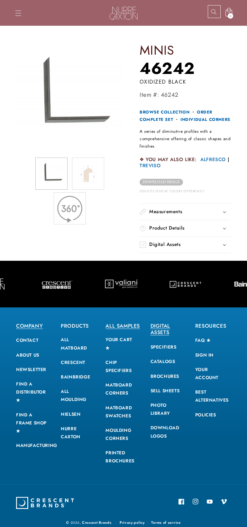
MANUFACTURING (36, 445)
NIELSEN (70, 414)
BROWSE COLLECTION (164, 112)
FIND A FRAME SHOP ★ (31, 423)
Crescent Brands (97, 522)
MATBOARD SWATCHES (118, 411)
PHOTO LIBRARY (160, 409)
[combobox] (219, 11)
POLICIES (205, 415)
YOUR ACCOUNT (206, 373)
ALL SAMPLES (122, 326)
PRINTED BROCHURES (119, 457)
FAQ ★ (203, 340)
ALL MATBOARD (74, 343)
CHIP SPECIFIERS (118, 366)
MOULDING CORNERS (118, 434)
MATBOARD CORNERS (118, 389)
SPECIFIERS (164, 347)
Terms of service (165, 522)
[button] (18, 13)
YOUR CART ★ (118, 343)
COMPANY (29, 326)
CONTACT (27, 340)
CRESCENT (73, 362)
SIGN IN (204, 355)
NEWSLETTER (31, 369)
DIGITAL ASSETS (160, 329)
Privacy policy (132, 522)
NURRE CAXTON (70, 432)
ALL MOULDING (74, 395)
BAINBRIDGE (75, 377)
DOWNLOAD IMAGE (161, 182)
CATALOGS (163, 361)
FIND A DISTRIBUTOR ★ (31, 392)
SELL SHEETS (165, 390)
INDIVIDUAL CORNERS (205, 119)
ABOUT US (27, 355)
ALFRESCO (213, 159)
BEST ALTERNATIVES (212, 396)
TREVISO (150, 165)
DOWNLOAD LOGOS (165, 431)
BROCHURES (165, 376)
